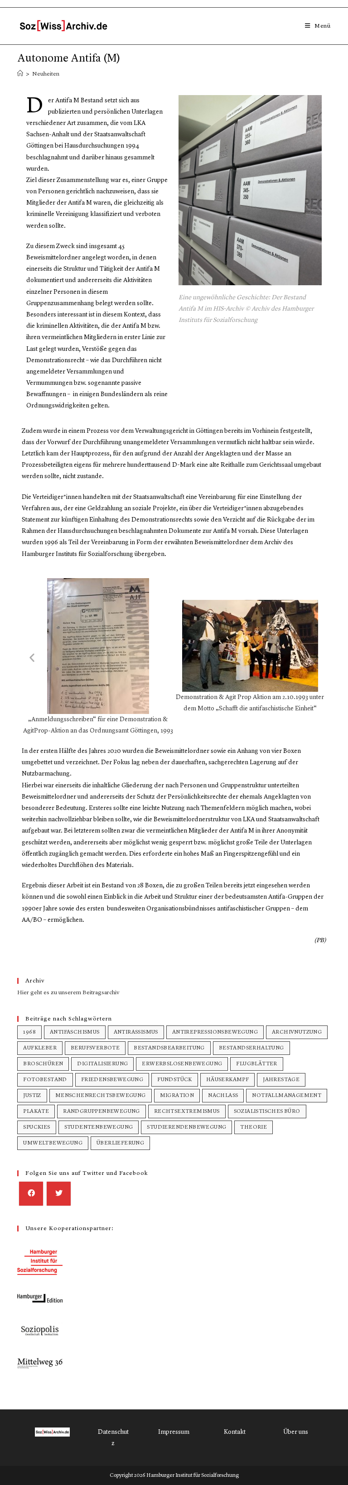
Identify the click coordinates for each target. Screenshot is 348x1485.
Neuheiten (45, 74)
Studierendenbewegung (186, 1127)
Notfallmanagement (286, 1095)
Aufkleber (40, 1048)
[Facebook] (31, 1193)
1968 (29, 1032)
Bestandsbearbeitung (169, 1048)
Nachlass (223, 1095)
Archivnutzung (297, 1032)
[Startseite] (20, 74)
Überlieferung (120, 1143)
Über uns (295, 1432)
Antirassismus (136, 1032)
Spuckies (36, 1127)
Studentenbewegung (98, 1127)
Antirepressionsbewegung (215, 1032)
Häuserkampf (227, 1080)
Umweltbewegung (52, 1143)
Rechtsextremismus (187, 1111)
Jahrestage (281, 1080)
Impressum (173, 1432)
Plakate (36, 1111)
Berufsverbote (95, 1048)
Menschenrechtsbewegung (100, 1095)
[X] (58, 1193)
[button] (32, 657)
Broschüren (43, 1064)
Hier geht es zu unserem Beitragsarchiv (68, 993)
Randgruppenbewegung (101, 1111)
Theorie (253, 1127)
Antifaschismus (75, 1032)
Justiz (32, 1095)
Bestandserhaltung (251, 1048)
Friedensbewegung (112, 1080)
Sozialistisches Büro (267, 1111)
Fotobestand (45, 1080)
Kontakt (235, 1432)
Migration (177, 1095)
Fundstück (174, 1080)
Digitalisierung (102, 1064)
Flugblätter (256, 1064)
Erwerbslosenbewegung (182, 1064)
